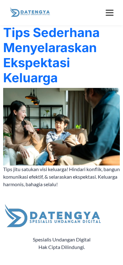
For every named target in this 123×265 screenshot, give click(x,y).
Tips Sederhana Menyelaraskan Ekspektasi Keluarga (51, 55)
